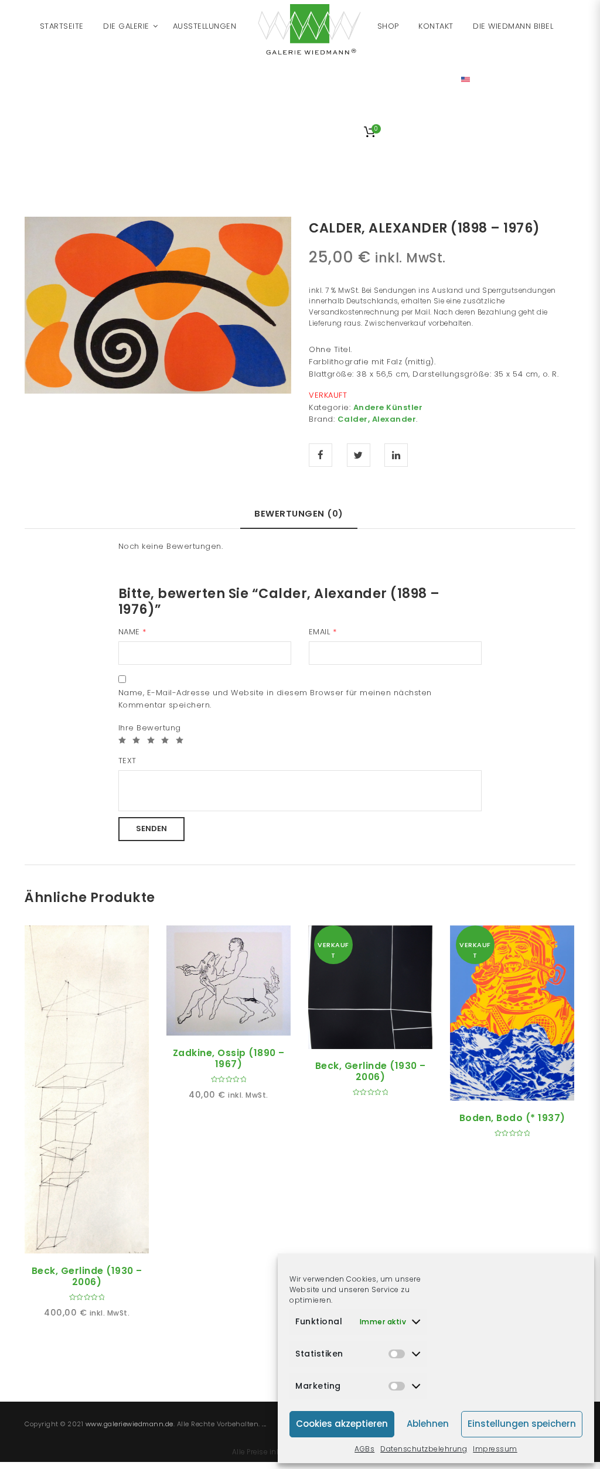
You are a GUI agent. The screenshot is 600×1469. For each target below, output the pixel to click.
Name (132, 631)
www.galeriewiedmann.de (129, 1424)
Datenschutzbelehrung (423, 1449)
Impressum (495, 1449)
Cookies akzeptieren (342, 1423)
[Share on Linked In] (396, 455)
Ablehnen (428, 1423)
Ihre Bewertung (149, 727)
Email (323, 631)
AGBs (364, 1449)
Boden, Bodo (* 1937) (512, 1118)
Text (127, 760)
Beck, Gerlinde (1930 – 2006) (87, 1276)
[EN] (465, 79)
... (264, 1424)
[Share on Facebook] (320, 455)
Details (100, 1240)
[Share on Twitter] (358, 455)
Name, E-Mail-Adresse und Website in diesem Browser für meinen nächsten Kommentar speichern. (275, 698)
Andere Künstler (388, 407)
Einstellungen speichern (522, 1423)
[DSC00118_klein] (158, 304)
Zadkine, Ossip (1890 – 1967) (229, 1058)
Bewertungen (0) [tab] (298, 513)
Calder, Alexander (377, 419)
